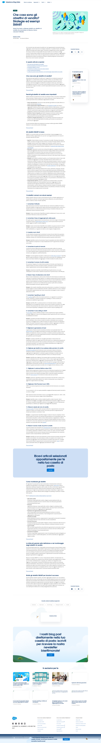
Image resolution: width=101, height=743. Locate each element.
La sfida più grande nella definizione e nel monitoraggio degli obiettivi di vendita (44, 71)
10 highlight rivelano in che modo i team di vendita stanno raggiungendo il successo (60, 702)
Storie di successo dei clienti (41, 727)
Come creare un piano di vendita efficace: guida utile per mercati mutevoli (79, 702)
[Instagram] (22, 724)
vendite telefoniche (51, 165)
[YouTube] (25, 724)
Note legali (58, 729)
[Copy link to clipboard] (82, 52)
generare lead (29, 331)
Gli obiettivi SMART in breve (33, 67)
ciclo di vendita (30, 409)
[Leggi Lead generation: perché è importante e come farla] (60, 676)
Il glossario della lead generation (79, 682)
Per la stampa (59, 723)
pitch (58, 441)
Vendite (15, 10)
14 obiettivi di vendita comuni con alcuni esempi (38, 68)
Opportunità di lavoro (60, 721)
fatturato (39, 104)
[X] (16, 724)
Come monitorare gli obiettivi (33, 70)
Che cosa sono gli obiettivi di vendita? (35, 64)
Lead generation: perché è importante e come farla (58, 683)
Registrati (66, 739)
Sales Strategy (49, 604)
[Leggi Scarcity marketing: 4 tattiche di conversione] (41, 694)
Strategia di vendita (59, 604)
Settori (77, 727)
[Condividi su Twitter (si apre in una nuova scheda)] (75, 52)
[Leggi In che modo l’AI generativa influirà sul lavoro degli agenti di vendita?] (21, 694)
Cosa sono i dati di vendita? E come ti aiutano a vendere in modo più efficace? (79, 93)
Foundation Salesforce (60, 727)
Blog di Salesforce (59, 730)
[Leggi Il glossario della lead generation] (80, 676)
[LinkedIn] (19, 724)
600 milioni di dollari (55, 255)
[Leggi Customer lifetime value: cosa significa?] (76, 76)
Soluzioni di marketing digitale (80, 725)
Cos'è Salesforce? (40, 719)
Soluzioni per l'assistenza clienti (81, 723)
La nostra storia (59, 719)
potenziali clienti (47, 427)
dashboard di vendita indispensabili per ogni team (40, 495)
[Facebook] (13, 724)
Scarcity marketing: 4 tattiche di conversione (40, 701)
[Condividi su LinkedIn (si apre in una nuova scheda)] (72, 52)
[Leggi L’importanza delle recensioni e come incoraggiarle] (41, 676)
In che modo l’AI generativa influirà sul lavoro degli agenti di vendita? (21, 701)
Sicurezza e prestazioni (60, 725)
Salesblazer (34, 604)
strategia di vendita (52, 105)
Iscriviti (50, 470)
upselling (30, 297)
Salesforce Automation (79, 721)
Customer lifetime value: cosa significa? (79, 80)
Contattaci (39, 730)
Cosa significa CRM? (40, 721)
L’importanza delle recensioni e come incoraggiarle (39, 683)
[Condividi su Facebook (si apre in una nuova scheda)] (78, 52)
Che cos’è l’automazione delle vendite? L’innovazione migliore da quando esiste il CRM (21, 684)
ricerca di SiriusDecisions (49, 363)
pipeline (44, 422)
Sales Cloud (56, 485)
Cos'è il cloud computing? (41, 723)
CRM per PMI (78, 719)
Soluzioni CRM (39, 725)
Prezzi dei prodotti (40, 729)
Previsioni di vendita (30, 350)
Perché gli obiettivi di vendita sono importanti (37, 65)
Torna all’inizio (29, 90)
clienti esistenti (34, 374)
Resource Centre (78, 729)
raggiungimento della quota (42, 221)
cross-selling (29, 312)
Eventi (77, 730)
